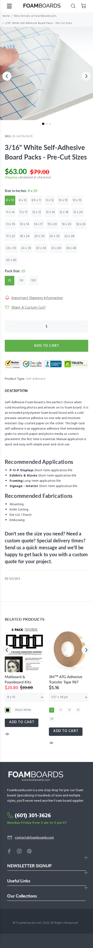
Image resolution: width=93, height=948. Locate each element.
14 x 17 (38, 224)
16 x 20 (66, 224)
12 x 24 (78, 212)
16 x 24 (81, 224)
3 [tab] (50, 124)
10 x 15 (77, 200)
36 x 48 (71, 248)
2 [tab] (46, 124)
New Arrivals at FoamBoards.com (35, 16)
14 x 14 (24, 224)
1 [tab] (43, 124)
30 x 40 (41, 248)
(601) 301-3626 (33, 815)
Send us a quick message (31, 547)
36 (51, 718)
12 (78, 710)
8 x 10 (10, 200)
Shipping (11, 177)
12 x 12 (36, 212)
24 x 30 (11, 248)
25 (9, 280)
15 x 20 (52, 224)
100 (33, 280)
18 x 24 (25, 236)
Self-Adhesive (36, 379)
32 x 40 (56, 248)
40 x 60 (11, 260)
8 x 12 (23, 200)
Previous (6, 76)
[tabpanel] (46, 73)
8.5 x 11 (36, 200)
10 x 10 (63, 200)
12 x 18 (63, 212)
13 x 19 (10, 224)
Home (6, 16)
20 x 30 (54, 236)
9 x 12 (50, 200)
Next (86, 76)
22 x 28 (69, 236)
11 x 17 (23, 212)
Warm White (23, 710)
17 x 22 (10, 236)
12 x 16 (50, 212)
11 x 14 (10, 212)
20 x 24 (39, 236)
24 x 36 (26, 248)
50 (21, 280)
